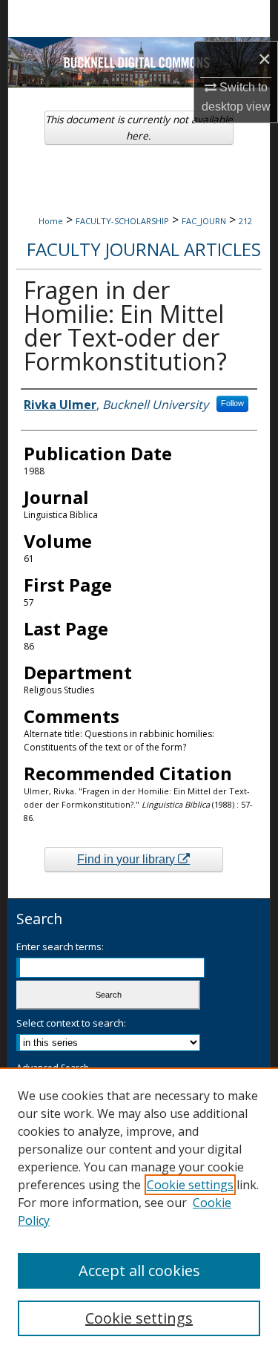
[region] (139, 1210)
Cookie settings (190, 1185)
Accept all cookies (139, 1270)
